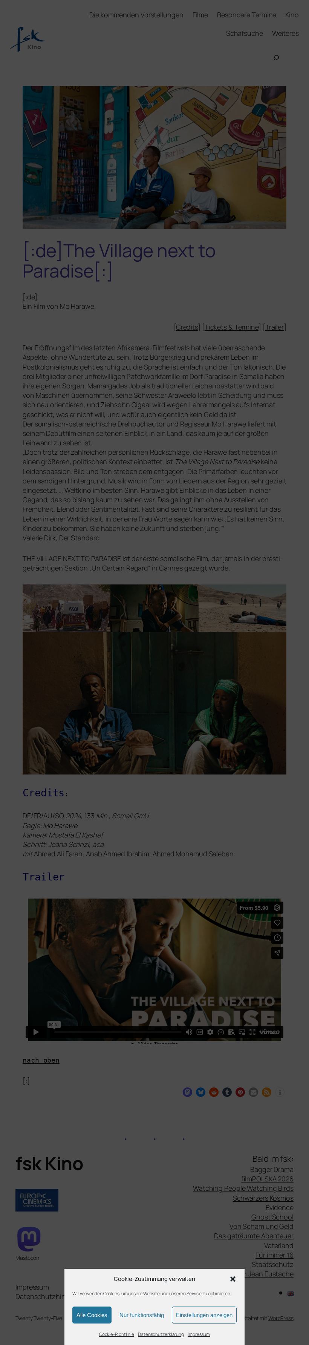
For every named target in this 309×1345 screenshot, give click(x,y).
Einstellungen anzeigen (204, 1315)
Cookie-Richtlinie (116, 1334)
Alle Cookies (91, 1315)
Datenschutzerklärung (161, 1334)
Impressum (199, 1334)
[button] (233, 1279)
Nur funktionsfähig (141, 1315)
